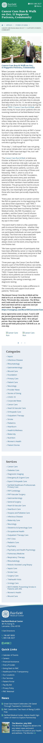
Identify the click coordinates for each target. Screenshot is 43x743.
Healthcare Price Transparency (15, 671)
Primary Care (12, 378)
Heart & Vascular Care (16, 408)
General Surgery (14, 502)
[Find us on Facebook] (3, 643)
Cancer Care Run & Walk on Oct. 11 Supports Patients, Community (21, 29)
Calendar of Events (10, 655)
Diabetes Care (13, 470)
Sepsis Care (12, 568)
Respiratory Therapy (16, 557)
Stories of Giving (21, 25)
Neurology (11, 386)
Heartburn (11, 426)
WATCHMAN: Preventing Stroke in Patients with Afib (21, 588)
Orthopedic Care (14, 412)
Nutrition (11, 438)
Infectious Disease (15, 360)
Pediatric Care (13, 542)
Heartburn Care (14, 509)
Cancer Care (12, 404)
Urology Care (13, 583)
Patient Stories (13, 445)
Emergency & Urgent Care (18, 477)
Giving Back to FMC (11, 668)
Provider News (13, 390)
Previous (3, 336)
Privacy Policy (8, 688)
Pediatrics (11, 423)
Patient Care (12, 382)
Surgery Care (12, 576)
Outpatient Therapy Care (17, 535)
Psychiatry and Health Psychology (21, 550)
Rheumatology (13, 364)
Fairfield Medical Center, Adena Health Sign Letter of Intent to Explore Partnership (21, 716)
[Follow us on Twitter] (5, 643)
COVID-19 (11, 397)
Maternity (11, 434)
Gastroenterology (14, 367)
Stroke (10, 419)
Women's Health (14, 441)
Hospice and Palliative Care (18, 513)
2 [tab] (21, 343)
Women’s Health (14, 592)
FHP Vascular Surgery (16, 494)
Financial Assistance (11, 661)
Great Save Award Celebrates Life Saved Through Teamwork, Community (20, 704)
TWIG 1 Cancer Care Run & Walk (21, 107)
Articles (9, 25)
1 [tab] (18, 343)
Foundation (12, 375)
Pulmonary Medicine (15, 553)
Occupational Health (15, 531)
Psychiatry (11, 546)
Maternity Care (13, 520)
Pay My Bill (7, 685)
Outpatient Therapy (15, 415)
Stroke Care (12, 572)
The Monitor (28, 733)
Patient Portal (8, 681)
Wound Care (12, 371)
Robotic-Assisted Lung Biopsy (19, 564)
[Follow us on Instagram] (10, 643)
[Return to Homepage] (2, 25)
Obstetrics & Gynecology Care (19, 527)
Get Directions (9, 631)
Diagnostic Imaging (15, 474)
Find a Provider (9, 665)
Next (40, 336)
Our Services (8, 678)
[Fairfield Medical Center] (9, 5)
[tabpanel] (13, 336)
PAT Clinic (11, 539)
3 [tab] (25, 343)
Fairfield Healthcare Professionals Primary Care (21, 486)
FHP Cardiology (13, 491)
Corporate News (14, 401)
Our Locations (8, 675)
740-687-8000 (9, 635)
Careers (6, 658)
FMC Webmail (8, 691)
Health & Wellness (14, 430)
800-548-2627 (35, 4)
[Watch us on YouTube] (7, 643)
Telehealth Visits (14, 579)
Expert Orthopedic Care (17, 481)
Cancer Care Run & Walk (14, 65)
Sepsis (10, 356)
